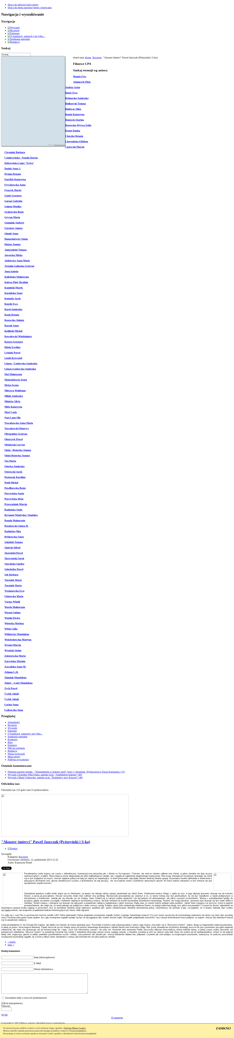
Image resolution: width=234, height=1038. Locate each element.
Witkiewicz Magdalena (16, 634)
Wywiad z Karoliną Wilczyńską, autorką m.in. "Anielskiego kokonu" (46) (45, 774)
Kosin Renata (11, 314)
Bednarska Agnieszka (77, 98)
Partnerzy (12, 745)
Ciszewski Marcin (74, 147)
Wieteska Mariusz (14, 623)
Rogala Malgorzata (14, 520)
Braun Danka (72, 130)
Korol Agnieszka (13, 309)
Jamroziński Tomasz (15, 249)
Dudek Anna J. (12, 168)
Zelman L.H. (11, 672)
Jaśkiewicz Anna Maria (17, 260)
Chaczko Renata (74, 136)
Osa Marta (10, 461)
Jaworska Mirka (13, 255)
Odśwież (5, 1006)
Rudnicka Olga (12, 531)
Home (88, 57)
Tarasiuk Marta (13, 580)
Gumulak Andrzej (14, 222)
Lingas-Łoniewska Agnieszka (20, 369)
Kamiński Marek (13, 287)
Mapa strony (14, 756)
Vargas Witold (12, 601)
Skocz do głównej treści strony (23, 4)
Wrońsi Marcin (12, 645)
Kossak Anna (11, 325)
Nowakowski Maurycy (16, 428)
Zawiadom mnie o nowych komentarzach (26, 997)
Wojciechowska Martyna (17, 639)
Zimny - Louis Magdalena (18, 683)
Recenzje (97, 57)
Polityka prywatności (18, 759)
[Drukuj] (12, 848)
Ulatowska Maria (13, 596)
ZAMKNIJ (223, 1028)
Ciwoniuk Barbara (14, 152)
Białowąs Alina (73, 109)
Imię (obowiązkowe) (44, 957)
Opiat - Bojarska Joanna (17, 450)
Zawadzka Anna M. (15, 666)
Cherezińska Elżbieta (76, 141)
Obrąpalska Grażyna (15, 434)
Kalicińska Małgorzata (16, 277)
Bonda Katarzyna (74, 114)
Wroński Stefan (12, 650)
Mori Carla (10, 412)
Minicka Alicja (12, 401)
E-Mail (37, 963)
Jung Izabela (11, 271)
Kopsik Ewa (11, 304)
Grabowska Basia (14, 212)
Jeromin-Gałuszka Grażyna (19, 266)
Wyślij (4, 1014)
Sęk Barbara (11, 574)
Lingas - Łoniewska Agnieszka (20, 363)
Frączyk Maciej (12, 190)
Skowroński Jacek (14, 558)
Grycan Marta (12, 217)
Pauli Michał (11, 482)
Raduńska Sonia (13, 509)
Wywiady (12, 728)
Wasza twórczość (16, 753)
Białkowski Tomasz (75, 103)
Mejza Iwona (11, 385)
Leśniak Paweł (12, 352)
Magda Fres (79, 76)
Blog (10, 742)
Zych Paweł (10, 688)
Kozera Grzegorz (13, 341)
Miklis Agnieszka (13, 396)
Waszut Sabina (12, 612)
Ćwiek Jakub (11, 693)
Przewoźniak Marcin (15, 504)
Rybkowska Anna (14, 536)
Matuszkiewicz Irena (15, 379)
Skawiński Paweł (13, 553)
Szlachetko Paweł (13, 569)
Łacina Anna (11, 704)
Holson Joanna (12, 244)
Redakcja (12, 751)
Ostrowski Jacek (13, 471)
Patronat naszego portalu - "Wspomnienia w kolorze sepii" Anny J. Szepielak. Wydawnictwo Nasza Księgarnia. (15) (66, 771)
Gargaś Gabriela (13, 201)
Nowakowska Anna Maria (18, 423)
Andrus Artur (72, 87)
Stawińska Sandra (14, 563)
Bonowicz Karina (74, 119)
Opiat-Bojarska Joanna (17, 455)
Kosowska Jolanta (14, 320)
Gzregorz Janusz (13, 228)
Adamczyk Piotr (82, 82)
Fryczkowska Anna (14, 184)
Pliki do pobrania (16, 748)
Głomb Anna (11, 233)
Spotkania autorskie (17, 736)
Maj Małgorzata (13, 374)
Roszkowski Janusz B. (16, 526)
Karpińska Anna (13, 293)
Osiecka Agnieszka (14, 466)
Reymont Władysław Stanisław (21, 515)
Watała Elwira (12, 618)
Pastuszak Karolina (14, 477)
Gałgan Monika (12, 206)
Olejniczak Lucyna (14, 444)
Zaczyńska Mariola (14, 661)
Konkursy (13, 739)
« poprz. (12, 942)
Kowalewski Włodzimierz (18, 336)
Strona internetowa (43, 969)
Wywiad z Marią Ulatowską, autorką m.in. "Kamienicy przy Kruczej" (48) (45, 777)
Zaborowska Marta (15, 656)
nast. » (11, 944)
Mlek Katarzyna (13, 406)
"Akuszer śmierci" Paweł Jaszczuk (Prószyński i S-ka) (45, 842)
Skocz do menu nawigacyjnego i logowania (30, 7)
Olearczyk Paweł (13, 439)
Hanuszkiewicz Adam (16, 239)
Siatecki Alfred (12, 547)
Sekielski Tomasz (13, 542)
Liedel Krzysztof (13, 358)
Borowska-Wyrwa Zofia (78, 125)
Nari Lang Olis (12, 417)
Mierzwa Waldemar (15, 390)
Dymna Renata (12, 174)
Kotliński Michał (13, 331)
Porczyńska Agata (14, 493)
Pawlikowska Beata (15, 488)
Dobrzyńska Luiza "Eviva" (19, 163)
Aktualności (14, 722)
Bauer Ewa (71, 92)
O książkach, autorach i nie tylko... (25, 733)
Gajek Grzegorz (13, 195)
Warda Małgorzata (14, 607)
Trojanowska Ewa (14, 591)
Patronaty (12, 731)
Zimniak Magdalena (15, 677)
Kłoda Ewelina (12, 347)
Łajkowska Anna (13, 710)
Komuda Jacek (12, 298)
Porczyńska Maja (13, 499)
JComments (117, 1017)
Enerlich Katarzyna (15, 179)
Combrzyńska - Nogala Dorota (21, 157)
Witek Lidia (10, 628)
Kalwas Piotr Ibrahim (16, 282)
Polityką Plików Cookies (75, 1028)
